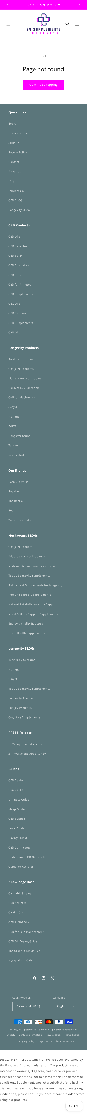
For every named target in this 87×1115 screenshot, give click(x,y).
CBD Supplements (20, 294)
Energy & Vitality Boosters (26, 623)
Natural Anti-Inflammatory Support (32, 604)
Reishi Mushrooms (21, 359)
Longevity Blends (20, 708)
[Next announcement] (79, 4)
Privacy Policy (17, 133)
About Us (14, 171)
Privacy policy (53, 1034)
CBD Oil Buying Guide (22, 941)
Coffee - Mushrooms (22, 397)
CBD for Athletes (19, 284)
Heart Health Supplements (26, 633)
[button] (8, 23)
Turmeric (14, 445)
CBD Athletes (17, 903)
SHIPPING (15, 143)
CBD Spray (15, 256)
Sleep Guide (16, 809)
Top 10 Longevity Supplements (29, 575)
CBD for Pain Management (26, 932)
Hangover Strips (19, 436)
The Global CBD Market (24, 951)
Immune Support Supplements (29, 595)
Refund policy (72, 1034)
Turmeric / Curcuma (21, 660)
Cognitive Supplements (24, 717)
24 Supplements (19, 520)
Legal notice (45, 1041)
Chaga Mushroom (20, 547)
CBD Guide (15, 780)
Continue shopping (43, 85)
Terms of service (65, 1041)
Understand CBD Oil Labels (26, 857)
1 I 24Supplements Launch (26, 744)
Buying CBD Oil (18, 838)
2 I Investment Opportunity (27, 753)
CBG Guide (15, 790)
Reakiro (13, 491)
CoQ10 (12, 407)
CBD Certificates (19, 847)
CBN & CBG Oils (18, 922)
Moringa (13, 417)
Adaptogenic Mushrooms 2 (26, 556)
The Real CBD (17, 501)
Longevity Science (20, 698)
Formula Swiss (18, 482)
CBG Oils (14, 303)
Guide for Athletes (21, 866)
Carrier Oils (16, 912)
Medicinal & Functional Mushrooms (32, 566)
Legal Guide (16, 828)
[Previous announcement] (7, 4)
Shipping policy (26, 1041)
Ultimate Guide (18, 799)
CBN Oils (14, 332)
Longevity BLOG (19, 210)
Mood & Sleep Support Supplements (33, 614)
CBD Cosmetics (18, 265)
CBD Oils (14, 236)
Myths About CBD (20, 960)
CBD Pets (14, 275)
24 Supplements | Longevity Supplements (41, 1029)
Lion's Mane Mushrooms (25, 378)
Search (13, 123)
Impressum (16, 191)
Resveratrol (16, 455)
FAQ (11, 181)
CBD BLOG (15, 200)
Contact (13, 162)
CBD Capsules (17, 246)
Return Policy (17, 152)
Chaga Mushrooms (21, 369)
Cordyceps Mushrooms (23, 388)
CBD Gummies (18, 313)
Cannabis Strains (19, 893)
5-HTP (12, 426)
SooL (11, 510)
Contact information (30, 1034)
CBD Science (16, 819)
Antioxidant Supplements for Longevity (35, 585)
